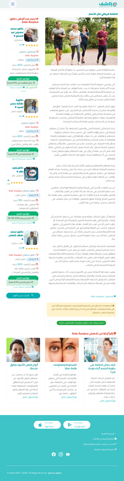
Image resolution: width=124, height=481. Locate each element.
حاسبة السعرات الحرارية (104, 449)
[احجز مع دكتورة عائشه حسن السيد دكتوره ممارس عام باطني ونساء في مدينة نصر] (31, 106)
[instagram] (62, 455)
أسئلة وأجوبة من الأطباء (104, 439)
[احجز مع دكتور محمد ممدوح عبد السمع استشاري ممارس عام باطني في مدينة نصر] (31, 35)
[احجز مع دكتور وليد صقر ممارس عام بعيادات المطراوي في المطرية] (31, 174)
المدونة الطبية (108, 434)
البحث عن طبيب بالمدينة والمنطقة (99, 444)
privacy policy (55, 473)
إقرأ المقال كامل (107, 401)
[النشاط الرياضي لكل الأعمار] (81, 42)
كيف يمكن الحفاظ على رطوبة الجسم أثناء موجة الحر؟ (101, 369)
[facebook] (55, 455)
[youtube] (69, 455)
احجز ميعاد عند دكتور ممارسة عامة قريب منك (81, 323)
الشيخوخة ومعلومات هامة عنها (65, 367)
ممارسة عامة (97, 297)
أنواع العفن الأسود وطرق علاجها (24, 367)
